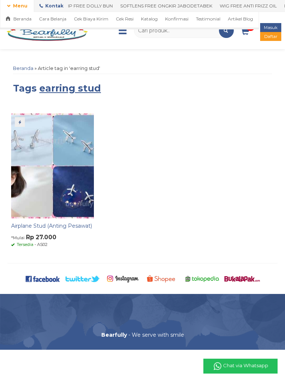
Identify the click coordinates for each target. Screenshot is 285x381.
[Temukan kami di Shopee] (162, 278)
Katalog (149, 19)
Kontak (53, 6)
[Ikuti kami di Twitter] (82, 278)
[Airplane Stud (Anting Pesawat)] (52, 165)
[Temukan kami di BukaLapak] (242, 278)
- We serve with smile (142, 335)
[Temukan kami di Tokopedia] (202, 278)
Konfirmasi (177, 19)
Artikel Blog (240, 19)
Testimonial (208, 19)
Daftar (271, 36)
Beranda (22, 19)
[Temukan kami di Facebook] (43, 278)
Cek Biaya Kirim (91, 19)
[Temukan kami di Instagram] (123, 278)
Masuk (271, 27)
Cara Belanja (52, 19)
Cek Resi (125, 19)
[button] (226, 30)
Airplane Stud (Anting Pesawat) (51, 225)
